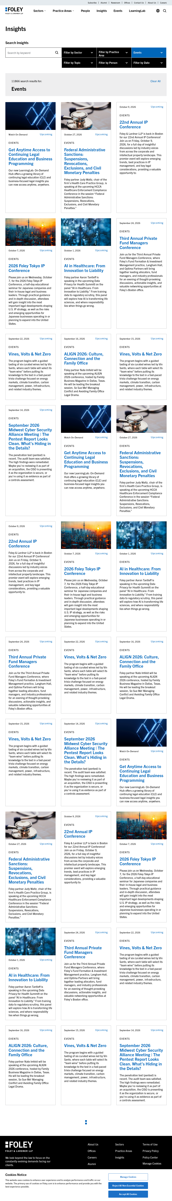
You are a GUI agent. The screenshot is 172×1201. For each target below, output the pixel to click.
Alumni (104, 3)
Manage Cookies (128, 1176)
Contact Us (139, 3)
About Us (152, 3)
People (85, 11)
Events (118, 11)
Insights (102, 11)
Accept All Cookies (128, 1194)
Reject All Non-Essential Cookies (128, 1185)
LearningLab (137, 11)
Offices (127, 3)
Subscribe (92, 3)
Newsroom (115, 3)
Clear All (155, 81)
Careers (163, 3)
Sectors (38, 11)
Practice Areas (62, 11)
